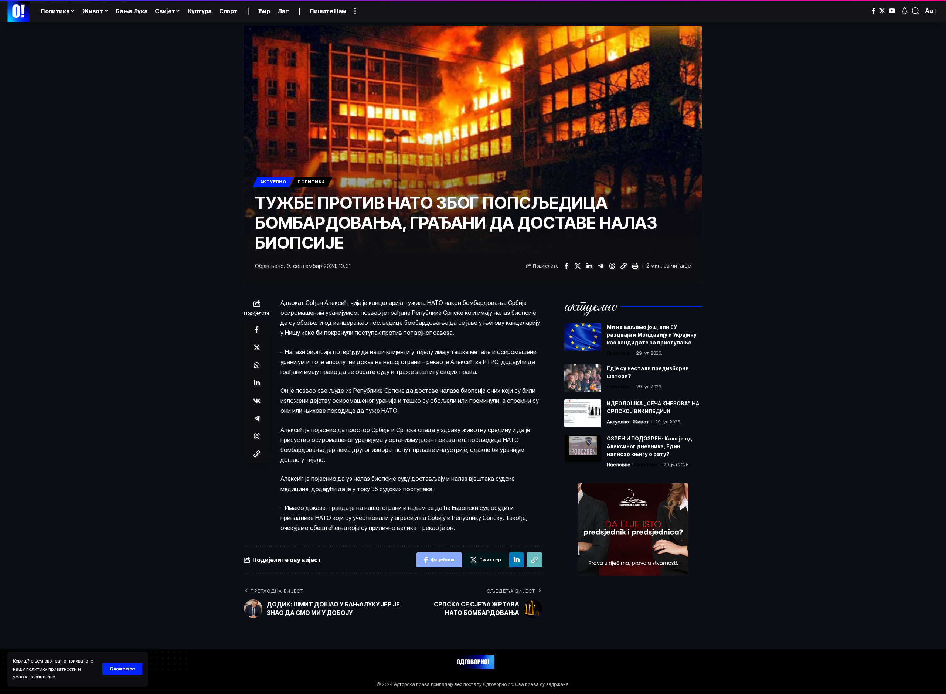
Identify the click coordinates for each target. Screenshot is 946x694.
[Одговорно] (18, 11)
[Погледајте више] (355, 11)
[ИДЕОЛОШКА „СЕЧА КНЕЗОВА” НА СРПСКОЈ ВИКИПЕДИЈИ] (582, 413)
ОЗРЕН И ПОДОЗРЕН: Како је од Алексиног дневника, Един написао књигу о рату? (649, 446)
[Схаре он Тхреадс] (612, 266)
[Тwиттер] (882, 11)
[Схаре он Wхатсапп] (257, 365)
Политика (311, 181)
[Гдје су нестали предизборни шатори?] (582, 378)
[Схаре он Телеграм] (600, 266)
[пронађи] (915, 11)
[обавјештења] (904, 11)
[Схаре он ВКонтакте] (257, 400)
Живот (641, 422)
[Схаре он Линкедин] (589, 266)
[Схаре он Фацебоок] (566, 266)
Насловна (618, 464)
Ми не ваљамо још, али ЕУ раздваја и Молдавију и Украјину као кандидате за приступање (652, 335)
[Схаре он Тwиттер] (577, 266)
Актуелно (273, 181)
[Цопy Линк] (623, 266)
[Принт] (635, 266)
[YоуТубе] (892, 11)
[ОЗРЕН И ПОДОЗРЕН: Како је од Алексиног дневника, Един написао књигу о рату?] (582, 448)
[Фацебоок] (873, 11)
